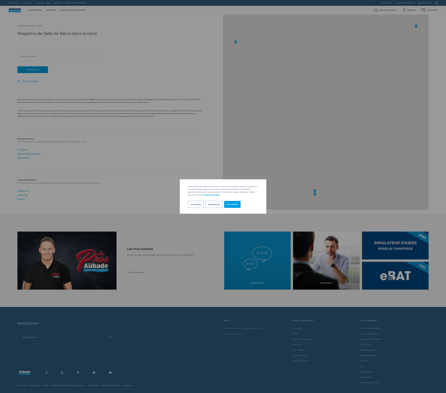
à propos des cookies (211, 195)
